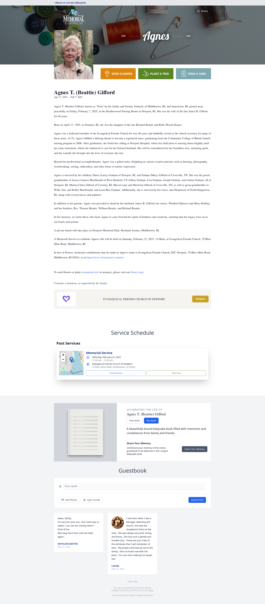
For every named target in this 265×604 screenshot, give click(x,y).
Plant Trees (176, 373)
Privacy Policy (124, 590)
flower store (137, 272)
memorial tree (91, 272)
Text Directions (115, 373)
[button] (71, 360)
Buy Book (151, 420)
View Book (134, 420)
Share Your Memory (194, 449)
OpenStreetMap (136, 595)
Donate (200, 298)
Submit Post (197, 499)
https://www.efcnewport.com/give (105, 257)
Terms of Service (141, 590)
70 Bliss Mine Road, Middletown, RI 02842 (113, 366)
